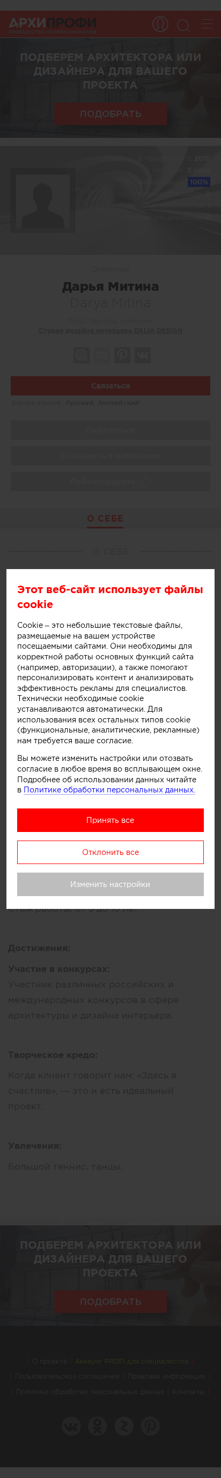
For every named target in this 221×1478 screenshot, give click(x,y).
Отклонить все (110, 852)
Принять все (110, 820)
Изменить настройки (110, 884)
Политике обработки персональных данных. (109, 789)
